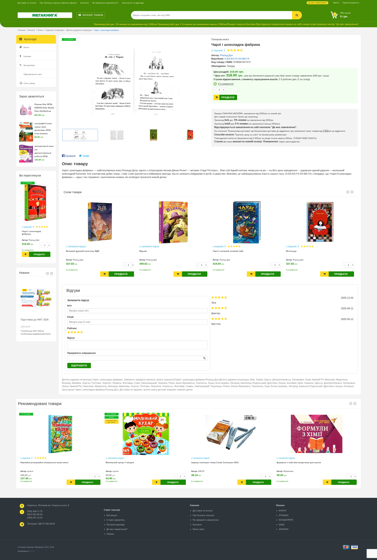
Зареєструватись (351, 2)
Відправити (79, 365)
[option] (36, 221)
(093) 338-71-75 (34, 511)
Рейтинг (72, 328)
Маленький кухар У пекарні (120, 462)
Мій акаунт (111, 515)
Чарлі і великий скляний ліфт (228, 251)
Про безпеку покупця (203, 515)
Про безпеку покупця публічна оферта (58, 3)
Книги (26, 47)
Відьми (143, 251)
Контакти (84, 3)
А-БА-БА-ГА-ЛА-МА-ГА (236, 58)
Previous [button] (47, 273)
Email (70, 317)
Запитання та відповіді (133, 3)
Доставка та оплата (27, 3)
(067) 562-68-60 (34, 514)
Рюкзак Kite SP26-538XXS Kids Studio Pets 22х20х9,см (44, 107)
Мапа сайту (198, 529)
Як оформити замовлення (206, 520)
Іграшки (27, 56)
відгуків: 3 (29, 227)
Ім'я (69, 305)
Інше (282, 524)
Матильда (291, 251)
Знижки (283, 529)
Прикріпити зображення (81, 353)
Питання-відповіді (115, 524)
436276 (201, 471)
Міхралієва (288, 471)
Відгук (71, 338)
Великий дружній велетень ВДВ (82, 251)
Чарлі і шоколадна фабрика (31, 232)
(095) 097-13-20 (34, 517)
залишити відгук (77, 246)
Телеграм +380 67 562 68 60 (41, 523)
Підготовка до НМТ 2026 (34, 319)
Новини (110, 534)
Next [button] (51, 273)
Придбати (39, 254)
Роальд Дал (34, 240)
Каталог (92, 15)
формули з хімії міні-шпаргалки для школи (299, 462)
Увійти (336, 2)
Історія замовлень (115, 520)
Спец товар (29, 83)
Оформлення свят (33, 74)
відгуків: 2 (294, 246)
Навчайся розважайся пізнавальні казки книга (44, 462)
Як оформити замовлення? (105, 3)
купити (30, 471)
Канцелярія (29, 65)
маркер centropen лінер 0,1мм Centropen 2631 (215, 462)
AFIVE (31, 551)
